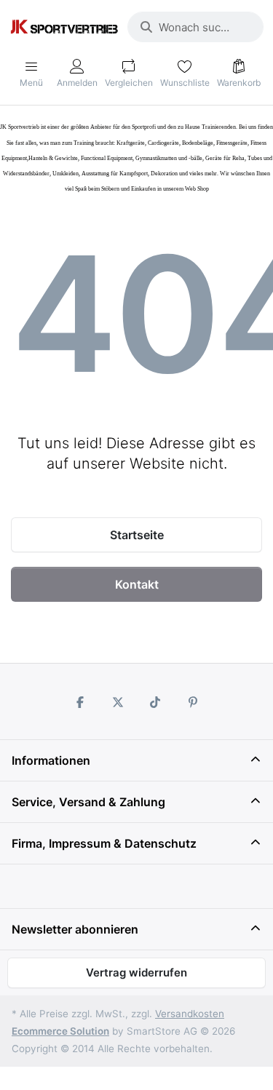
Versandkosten (189, 1013)
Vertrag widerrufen (136, 972)
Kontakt (137, 584)
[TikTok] (156, 702)
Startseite (137, 535)
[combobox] (195, 27)
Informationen (51, 760)
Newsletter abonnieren (75, 929)
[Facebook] (80, 702)
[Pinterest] (193, 702)
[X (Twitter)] (118, 702)
